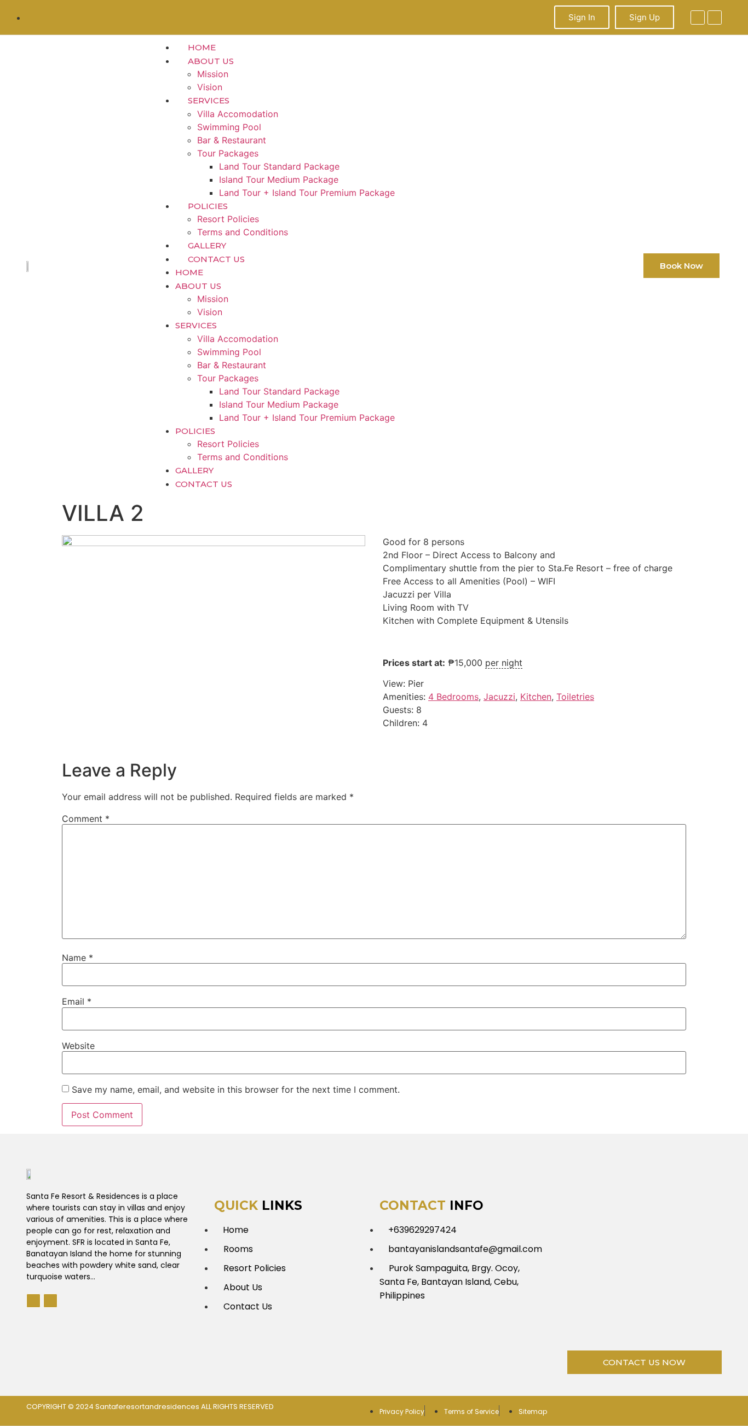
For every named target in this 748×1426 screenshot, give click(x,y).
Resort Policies (228, 218)
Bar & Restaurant (231, 140)
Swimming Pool (229, 126)
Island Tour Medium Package (278, 179)
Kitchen (535, 696)
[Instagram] (714, 17)
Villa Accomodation (237, 113)
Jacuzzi (499, 696)
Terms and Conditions (242, 232)
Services (208, 100)
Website (78, 1045)
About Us (211, 61)
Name (77, 957)
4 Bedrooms (453, 696)
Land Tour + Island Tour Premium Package (307, 192)
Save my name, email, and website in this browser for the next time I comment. (236, 1089)
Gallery (207, 245)
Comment (86, 818)
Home (202, 47)
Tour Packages (227, 153)
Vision (209, 87)
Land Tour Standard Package (279, 166)
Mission (212, 73)
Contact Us (216, 259)
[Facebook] (698, 17)
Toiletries (575, 696)
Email (76, 1001)
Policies (208, 206)
